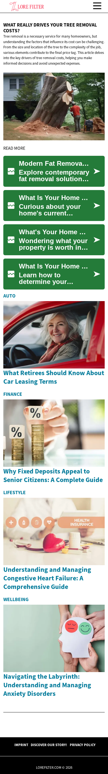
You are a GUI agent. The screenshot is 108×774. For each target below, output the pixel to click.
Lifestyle (14, 492)
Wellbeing (16, 599)
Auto (9, 296)
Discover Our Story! (49, 745)
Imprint (21, 745)
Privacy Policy (83, 745)
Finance (12, 394)
